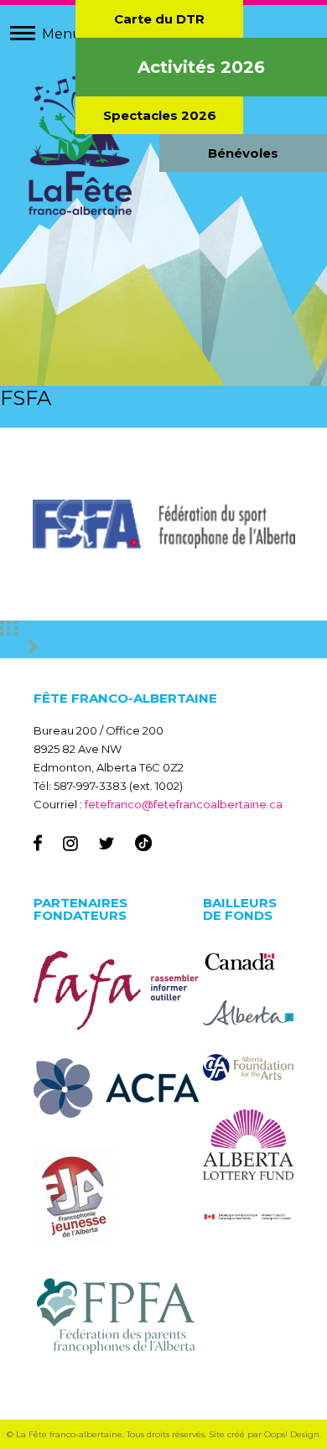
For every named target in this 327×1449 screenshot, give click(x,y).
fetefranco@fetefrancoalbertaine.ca (184, 804)
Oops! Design (291, 1434)
